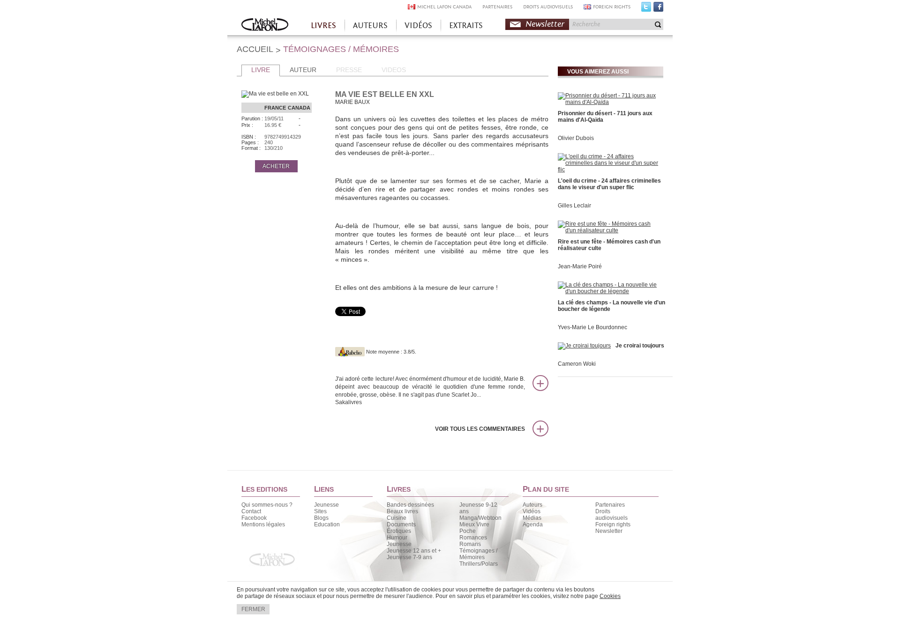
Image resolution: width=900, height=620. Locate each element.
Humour (397, 537)
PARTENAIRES (497, 7)
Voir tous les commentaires (480, 429)
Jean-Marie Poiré (580, 266)
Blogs (321, 518)
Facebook (658, 9)
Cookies (610, 596)
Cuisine (396, 518)
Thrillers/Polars (478, 564)
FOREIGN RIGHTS (611, 7)
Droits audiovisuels (611, 514)
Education (327, 524)
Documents (401, 524)
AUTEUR (303, 70)
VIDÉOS (418, 25)
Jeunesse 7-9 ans (409, 557)
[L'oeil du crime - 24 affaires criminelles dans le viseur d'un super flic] (609, 169)
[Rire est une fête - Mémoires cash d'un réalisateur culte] (609, 230)
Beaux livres (402, 511)
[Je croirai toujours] (584, 345)
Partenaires (610, 505)
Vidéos (531, 511)
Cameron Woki (577, 364)
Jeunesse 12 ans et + (414, 550)
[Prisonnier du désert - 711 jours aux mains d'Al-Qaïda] (609, 102)
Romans (470, 544)
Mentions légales (263, 524)
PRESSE (349, 70)
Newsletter (544, 24)
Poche (467, 531)
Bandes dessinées (410, 505)
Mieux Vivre (474, 524)
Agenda (533, 524)
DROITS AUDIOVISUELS (548, 7)
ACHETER (276, 166)
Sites (320, 511)
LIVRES (323, 25)
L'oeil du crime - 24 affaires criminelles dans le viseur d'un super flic (609, 184)
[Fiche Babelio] (350, 351)
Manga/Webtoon (480, 518)
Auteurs (532, 505)
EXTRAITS (466, 25)
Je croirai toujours (639, 345)
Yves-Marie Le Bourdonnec (592, 327)
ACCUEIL (255, 49)
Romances (473, 537)
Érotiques (399, 531)
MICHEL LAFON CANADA (444, 7)
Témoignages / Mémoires (478, 554)
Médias (532, 518)
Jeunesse (326, 505)
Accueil (264, 25)
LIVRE (260, 70)
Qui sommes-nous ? (266, 505)
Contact (251, 511)
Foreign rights (612, 524)
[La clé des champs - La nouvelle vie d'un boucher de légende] (609, 291)
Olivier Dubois (576, 138)
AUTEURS (370, 25)
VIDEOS (394, 70)
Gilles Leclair (574, 205)
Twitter (646, 9)
